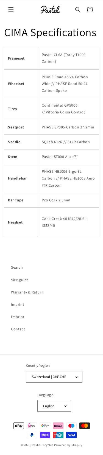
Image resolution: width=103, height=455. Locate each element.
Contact (18, 329)
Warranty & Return (27, 292)
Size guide (20, 279)
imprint (17, 304)
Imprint (17, 316)
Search (17, 267)
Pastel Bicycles (43, 445)
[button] (11, 10)
